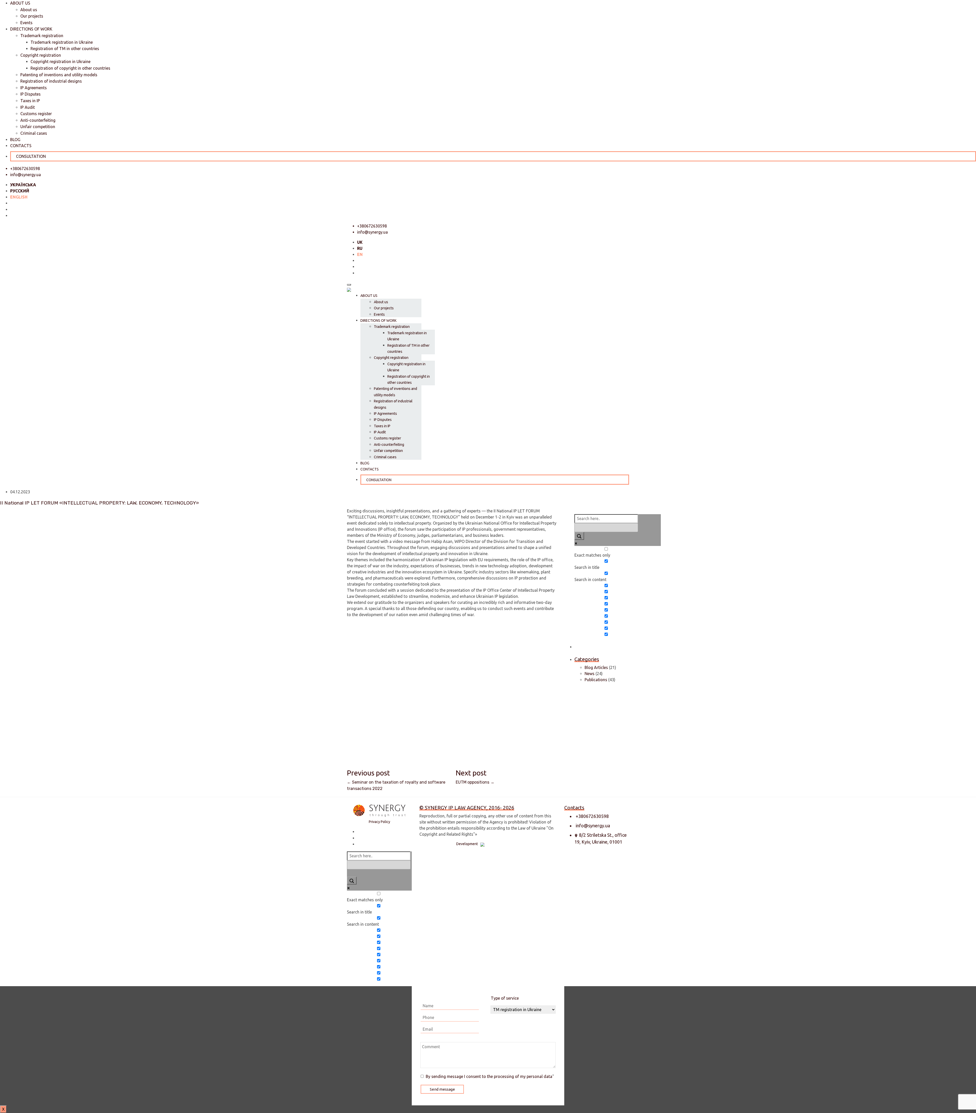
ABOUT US (20, 3)
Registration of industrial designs (51, 81)
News (589, 673)
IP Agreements (33, 87)
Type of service (505, 998)
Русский (19, 191)
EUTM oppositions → (475, 782)
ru (359, 248)
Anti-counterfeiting (37, 120)
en (360, 254)
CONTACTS (21, 145)
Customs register (36, 113)
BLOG (15, 139)
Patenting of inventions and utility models (58, 74)
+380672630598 (592, 816)
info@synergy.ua (25, 174)
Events (26, 22)
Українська (23, 184)
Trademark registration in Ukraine (61, 42)
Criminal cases (33, 133)
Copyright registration (40, 55)
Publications (596, 679)
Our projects (31, 16)
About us (28, 9)
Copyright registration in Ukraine (60, 61)
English (18, 197)
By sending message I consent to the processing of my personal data (489, 1076)
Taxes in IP (30, 100)
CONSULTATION (31, 156)
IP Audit (27, 107)
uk (360, 242)
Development (467, 844)
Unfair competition (37, 126)
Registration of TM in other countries (64, 48)
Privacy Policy (379, 822)
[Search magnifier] (579, 536)
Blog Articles (596, 667)
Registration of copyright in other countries (70, 68)
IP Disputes (30, 94)
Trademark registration (41, 35)
